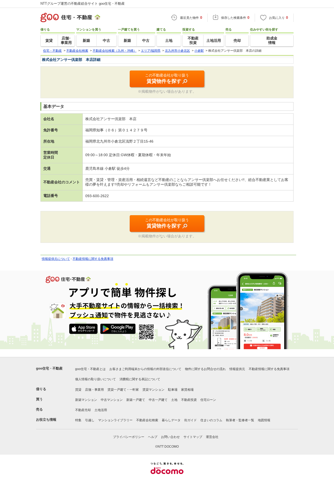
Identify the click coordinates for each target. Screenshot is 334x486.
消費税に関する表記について (140, 379)
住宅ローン (208, 400)
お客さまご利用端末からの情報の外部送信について (145, 369)
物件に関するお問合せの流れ (205, 369)
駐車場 (172, 389)
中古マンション (112, 400)
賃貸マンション (153, 389)
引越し (89, 420)
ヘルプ (152, 437)
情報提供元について (56, 259)
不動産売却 (83, 410)
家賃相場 (187, 389)
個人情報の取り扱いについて (95, 379)
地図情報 (264, 420)
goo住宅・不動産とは (90, 369)
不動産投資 (189, 400)
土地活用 (100, 410)
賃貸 (78, 389)
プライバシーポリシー (128, 437)
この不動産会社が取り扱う (167, 78)
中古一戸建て (158, 400)
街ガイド (190, 420)
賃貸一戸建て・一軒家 (123, 389)
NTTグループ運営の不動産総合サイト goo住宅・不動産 (82, 3)
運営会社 (212, 437)
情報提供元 (237, 369)
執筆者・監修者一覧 (240, 420)
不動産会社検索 (147, 420)
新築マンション (86, 400)
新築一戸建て (135, 400)
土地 (174, 400)
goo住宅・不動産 (49, 368)
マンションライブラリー (115, 420)
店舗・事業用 (94, 389)
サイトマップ (192, 437)
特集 (78, 420)
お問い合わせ (170, 437)
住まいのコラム (211, 420)
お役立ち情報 (46, 419)
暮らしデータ (171, 420)
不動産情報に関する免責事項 (93, 259)
